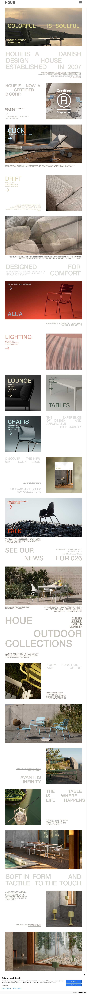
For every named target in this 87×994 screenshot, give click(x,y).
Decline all (74, 985)
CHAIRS (77, 618)
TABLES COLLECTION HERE (14, 608)
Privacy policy (17, 988)
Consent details (6, 988)
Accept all (74, 981)
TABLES (77, 623)
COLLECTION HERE (34, 770)
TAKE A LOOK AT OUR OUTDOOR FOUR (17, 607)
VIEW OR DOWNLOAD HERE (32, 483)
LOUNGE (76, 621)
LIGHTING (75, 626)
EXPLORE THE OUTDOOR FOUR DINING (28, 769)
